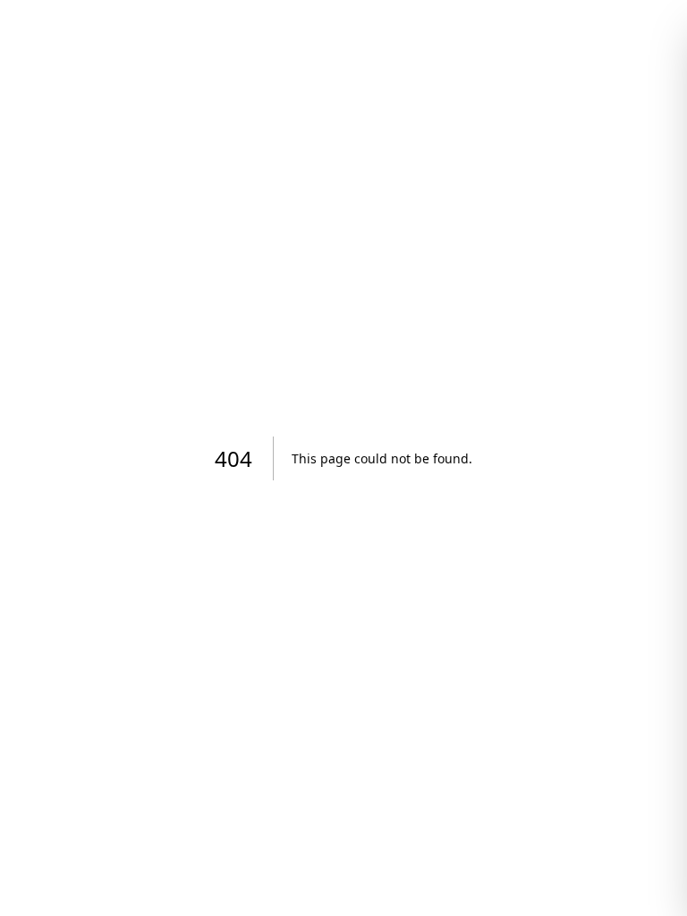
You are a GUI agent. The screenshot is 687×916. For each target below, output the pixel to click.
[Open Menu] (624, 50)
